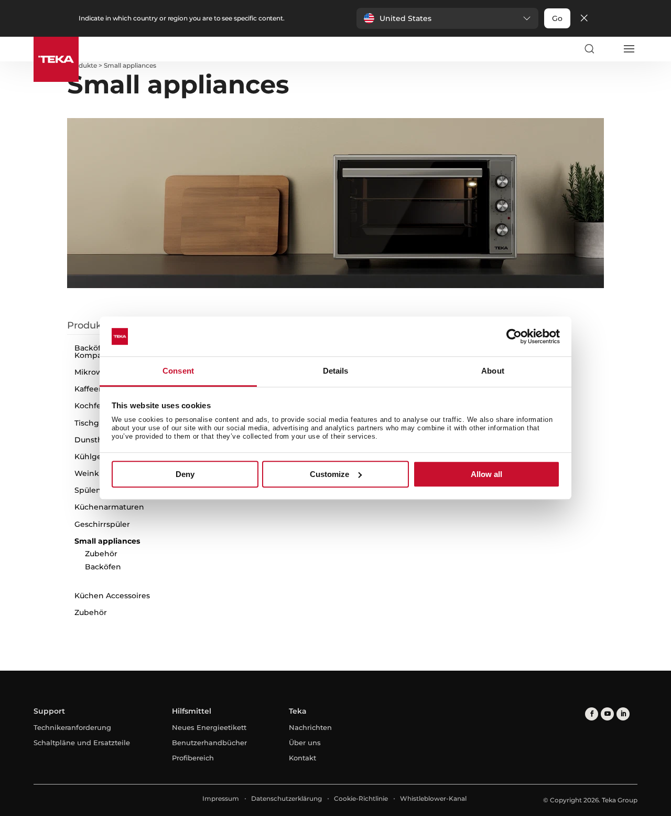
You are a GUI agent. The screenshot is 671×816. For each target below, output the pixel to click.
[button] (447, 18)
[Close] (584, 18)
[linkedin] (623, 713)
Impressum (220, 798)
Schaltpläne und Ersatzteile (82, 742)
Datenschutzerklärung (286, 798)
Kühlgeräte (95, 456)
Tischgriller (95, 423)
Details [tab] (336, 371)
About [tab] (492, 371)
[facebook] (591, 713)
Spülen (87, 490)
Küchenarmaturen (109, 507)
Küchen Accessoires (112, 595)
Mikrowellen (98, 372)
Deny (185, 474)
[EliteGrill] (407, 504)
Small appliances (107, 541)
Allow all (486, 474)
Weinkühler (96, 473)
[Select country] (608, 49)
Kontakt (302, 758)
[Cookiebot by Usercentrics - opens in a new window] (514, 336)
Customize (329, 474)
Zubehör (101, 553)
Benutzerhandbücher (209, 742)
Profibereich (193, 758)
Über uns (305, 742)
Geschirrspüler (102, 524)
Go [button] (557, 18)
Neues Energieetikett (209, 727)
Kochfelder (95, 405)
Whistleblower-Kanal (433, 798)
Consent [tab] (178, 371)
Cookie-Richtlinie (361, 798)
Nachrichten (310, 727)
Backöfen (103, 566)
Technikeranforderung (72, 727)
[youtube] (607, 713)
